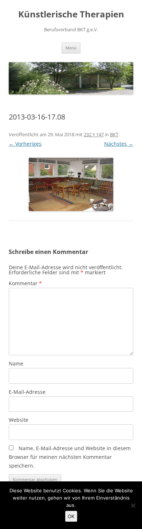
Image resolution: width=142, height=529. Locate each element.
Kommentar (25, 283)
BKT (114, 134)
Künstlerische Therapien (71, 14)
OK (71, 516)
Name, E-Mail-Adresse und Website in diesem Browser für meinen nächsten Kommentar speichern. (70, 457)
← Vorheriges (25, 143)
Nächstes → (118, 143)
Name (16, 363)
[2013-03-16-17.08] (71, 184)
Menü (71, 48)
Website (18, 419)
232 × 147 (94, 134)
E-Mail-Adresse (27, 391)
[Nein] (133, 505)
